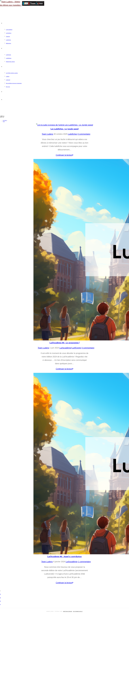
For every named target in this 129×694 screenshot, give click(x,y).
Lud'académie (65, 348)
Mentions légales (67, 611)
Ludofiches (72, 134)
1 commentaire (84, 562)
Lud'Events (76, 348)
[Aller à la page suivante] (0, 604)
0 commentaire (84, 134)
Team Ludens (47, 134)
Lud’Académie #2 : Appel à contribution (64, 557)
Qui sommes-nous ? (78, 611)
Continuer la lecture (65, 154)
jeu (4, 121)
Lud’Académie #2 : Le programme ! (64, 343)
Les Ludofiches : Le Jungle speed (64, 129)
